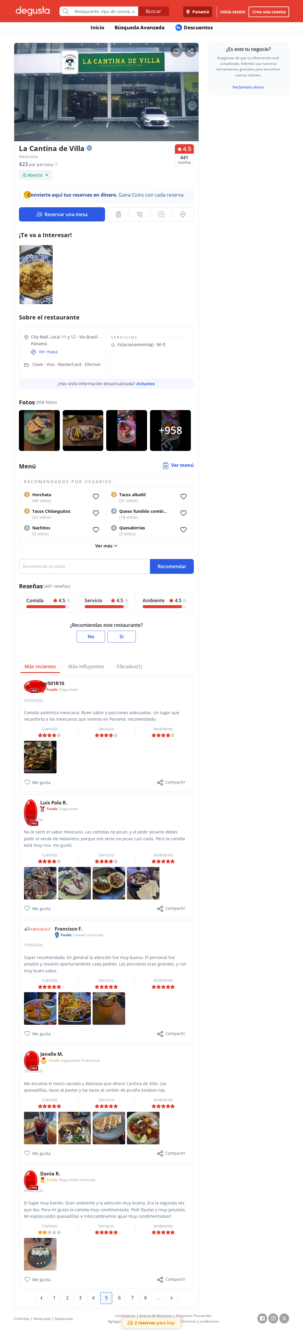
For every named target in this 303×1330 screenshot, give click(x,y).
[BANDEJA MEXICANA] (40, 756)
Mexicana (28, 156)
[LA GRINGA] (74, 883)
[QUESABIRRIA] (40, 1008)
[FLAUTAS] (40, 1254)
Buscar (153, 11)
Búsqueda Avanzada (140, 27)
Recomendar (172, 566)
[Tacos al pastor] (143, 1127)
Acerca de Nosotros (155, 1315)
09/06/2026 (33, 1190)
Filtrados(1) (129, 666)
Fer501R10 (52, 683)
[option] (106, 93)
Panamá (200, 12)
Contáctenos (125, 1315)
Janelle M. (51, 1054)
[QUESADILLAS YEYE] (109, 1127)
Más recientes (40, 666)
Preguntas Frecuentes (194, 1315)
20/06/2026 (33, 700)
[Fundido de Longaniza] (143, 883)
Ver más (104, 546)
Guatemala (63, 1318)
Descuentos (194, 27)
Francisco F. (69, 929)
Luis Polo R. (53, 802)
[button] (118, 214)
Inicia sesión (232, 12)
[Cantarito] (109, 1008)
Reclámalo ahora (248, 87)
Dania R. (50, 1173)
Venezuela (42, 1318)
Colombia (22, 1318)
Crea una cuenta (269, 12)
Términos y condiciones (199, 1321)
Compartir (175, 782)
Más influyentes (86, 666)
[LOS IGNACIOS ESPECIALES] (74, 1008)
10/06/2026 (33, 944)
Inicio (97, 27)
